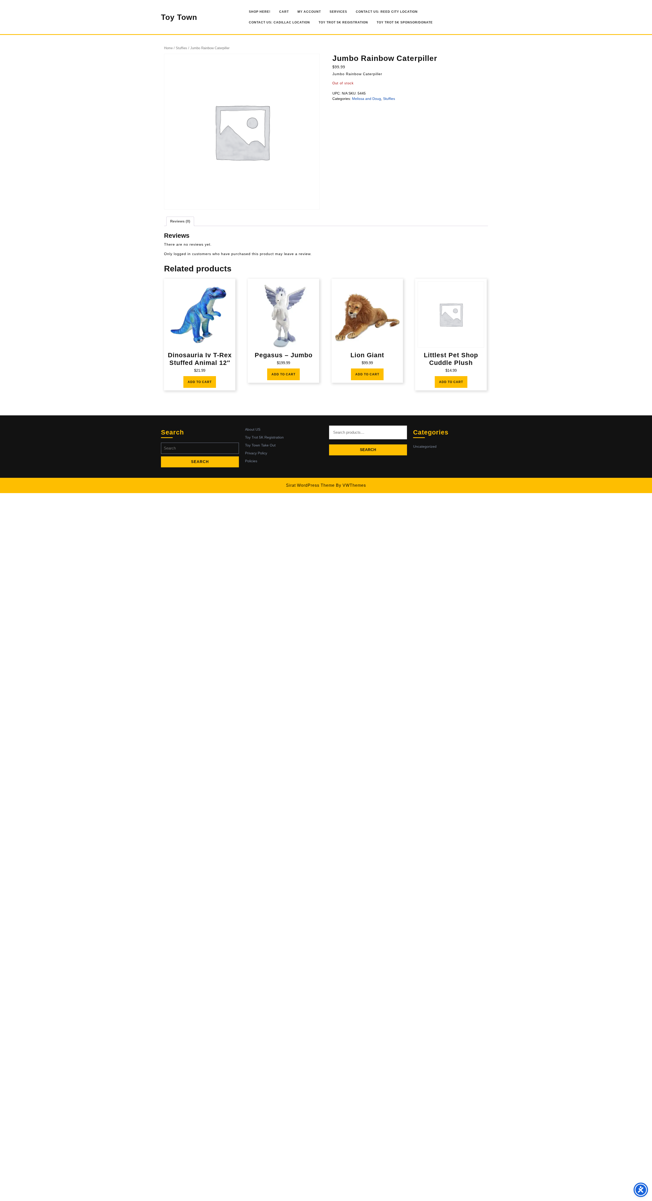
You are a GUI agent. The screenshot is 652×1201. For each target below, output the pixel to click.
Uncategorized (425, 446)
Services (338, 12)
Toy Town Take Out (260, 445)
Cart (284, 12)
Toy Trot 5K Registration (343, 22)
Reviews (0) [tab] (180, 221)
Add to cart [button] (200, 382)
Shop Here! (259, 12)
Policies (251, 461)
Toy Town (179, 17)
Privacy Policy (256, 453)
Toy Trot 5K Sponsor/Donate (405, 22)
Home (168, 48)
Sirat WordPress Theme (310, 485)
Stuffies (181, 48)
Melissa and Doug (366, 99)
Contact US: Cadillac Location (279, 22)
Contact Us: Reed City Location (387, 12)
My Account (309, 12)
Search (368, 449)
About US (252, 429)
